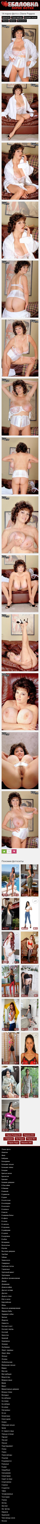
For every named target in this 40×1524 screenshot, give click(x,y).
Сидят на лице (7, 1479)
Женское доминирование (11, 1308)
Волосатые (22, 21)
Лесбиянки (6, 1347)
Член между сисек (8, 1518)
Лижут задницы (7, 1350)
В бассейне (6, 1185)
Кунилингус (6, 1341)
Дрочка (4, 1293)
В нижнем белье (7, 1215)
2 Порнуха (9, 1139)
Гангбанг (5, 1254)
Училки (4, 1500)
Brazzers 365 (26, 1143)
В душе (4, 1197)
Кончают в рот (7, 1326)
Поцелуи (5, 1458)
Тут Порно (20, 1139)
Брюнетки (6, 17)
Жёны (4, 1305)
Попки (4, 1449)
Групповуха (6, 1275)
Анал (3, 1155)
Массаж (4, 1371)
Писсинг (5, 1440)
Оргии (4, 1428)
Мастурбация (6, 1374)
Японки (4, 1521)
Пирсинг (5, 1437)
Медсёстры (6, 1377)
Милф (4, 1383)
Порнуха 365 (29, 1135)
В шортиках (6, 1236)
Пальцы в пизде (8, 1434)
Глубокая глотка (8, 1266)
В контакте (6, 1206)
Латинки (5, 1344)
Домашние (5, 1284)
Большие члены (7, 1167)
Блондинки (6, 1161)
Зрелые (13, 21)
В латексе (5, 1209)
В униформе (6, 1230)
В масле (4, 1212)
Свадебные (6, 1470)
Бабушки (5, 1158)
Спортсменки (6, 1482)
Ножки (4, 1422)
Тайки (4, 1491)
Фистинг (5, 1506)
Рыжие (4, 1467)
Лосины (4, 1359)
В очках (4, 1221)
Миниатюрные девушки (10, 1389)
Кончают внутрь (8, 1329)
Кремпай (5, 1338)
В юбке (4, 1239)
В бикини (5, 1188)
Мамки (4, 1368)
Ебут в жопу (6, 1299)
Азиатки (5, 1152)
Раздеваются (7, 1461)
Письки (5, 21)
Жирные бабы (7, 1311)
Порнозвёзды (17, 17)
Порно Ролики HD (13, 1135)
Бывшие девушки (8, 1182)
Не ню (4, 1413)
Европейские (6, 1302)
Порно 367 (31, 1139)
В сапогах (5, 1224)
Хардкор (5, 1512)
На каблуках (6, 1398)
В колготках (6, 1200)
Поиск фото (6, 1149)
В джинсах (5, 1194)
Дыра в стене (7, 1296)
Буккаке (5, 1179)
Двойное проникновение (11, 1278)
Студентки (5, 1488)
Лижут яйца (6, 1353)
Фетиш (4, 1503)
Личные (4, 1356)
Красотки (5, 1335)
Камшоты (5, 1323)
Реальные (5, 1464)
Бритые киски (7, 1173)
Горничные (6, 1269)
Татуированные (7, 1494)
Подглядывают (7, 1446)
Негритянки (6, 1416)
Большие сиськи (30, 17)
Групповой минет (8, 1272)
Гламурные (6, 1263)
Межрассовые (7, 1380)
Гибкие (4, 1257)
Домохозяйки (7, 1287)
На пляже (5, 1401)
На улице (5, 1407)
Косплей (5, 1332)
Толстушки (5, 1497)
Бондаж (4, 1170)
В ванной (5, 1191)
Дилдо (4, 1281)
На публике (6, 1404)
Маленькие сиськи (8, 1365)
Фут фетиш (6, 1509)
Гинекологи (6, 1260)
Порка (4, 1452)
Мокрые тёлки (7, 1392)
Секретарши (6, 1476)
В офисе (5, 1218)
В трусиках (5, 1227)
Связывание (6, 1473)
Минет (4, 1386)
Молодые (5, 1395)
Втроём (4, 1248)
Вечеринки (5, 1242)
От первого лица (8, 1431)
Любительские (7, 1362)
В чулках (5, 1233)
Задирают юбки (7, 1314)
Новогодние (6, 1419)
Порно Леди (13, 1143)
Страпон (5, 1485)
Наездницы (6, 1410)
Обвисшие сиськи (8, 1425)
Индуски (5, 1320)
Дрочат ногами (7, 1290)
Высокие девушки (8, 1251)
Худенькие (5, 1515)
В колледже (6, 1203)
